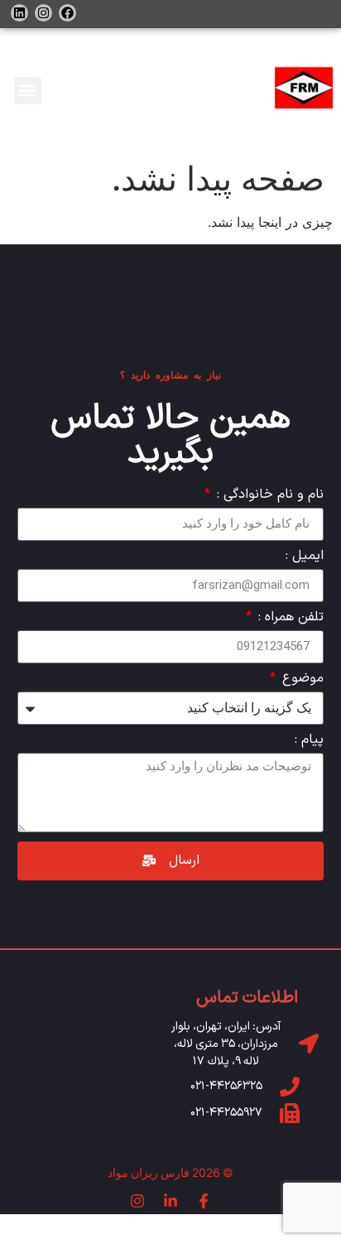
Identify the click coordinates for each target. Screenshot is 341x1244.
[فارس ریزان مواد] (304, 90)
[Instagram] (43, 13)
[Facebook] (67, 13)
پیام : (309, 741)
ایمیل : (305, 557)
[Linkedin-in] (170, 1200)
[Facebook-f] (203, 1200)
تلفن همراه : (289, 618)
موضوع (301, 680)
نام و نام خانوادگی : (268, 496)
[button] (27, 90)
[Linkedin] (19, 13)
